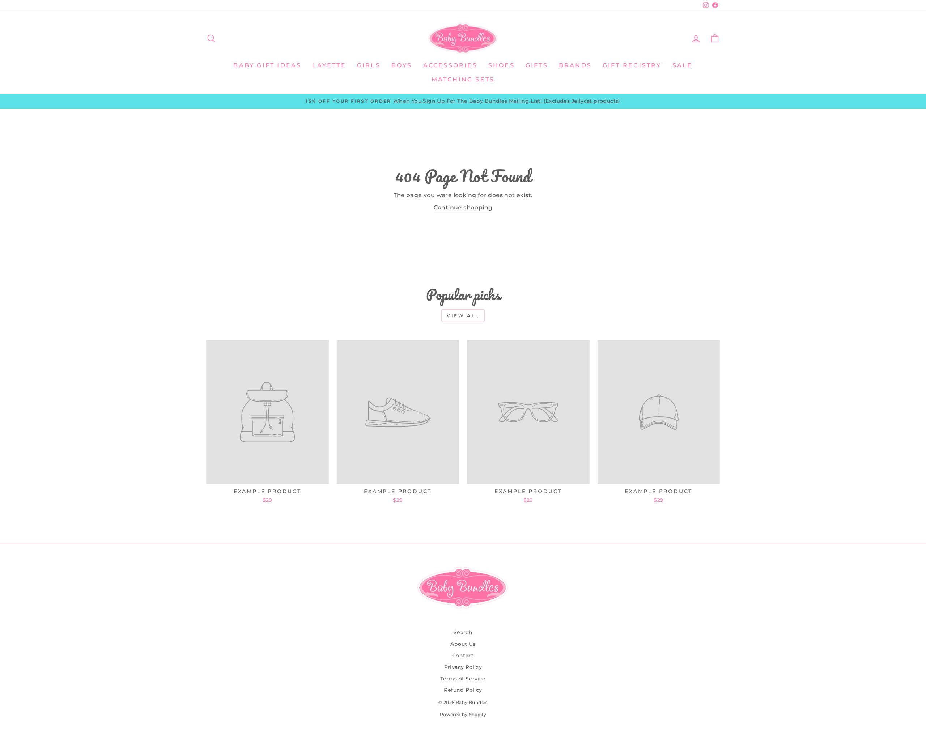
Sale (682, 65)
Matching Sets (463, 79)
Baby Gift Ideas (267, 65)
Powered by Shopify (463, 714)
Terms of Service (462, 679)
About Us (462, 644)
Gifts (537, 65)
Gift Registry (632, 65)
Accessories (450, 65)
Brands (575, 65)
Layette (329, 65)
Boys (401, 65)
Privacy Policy (463, 667)
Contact (463, 655)
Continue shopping (463, 207)
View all (463, 315)
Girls (369, 65)
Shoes (501, 65)
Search (463, 632)
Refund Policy (463, 690)
